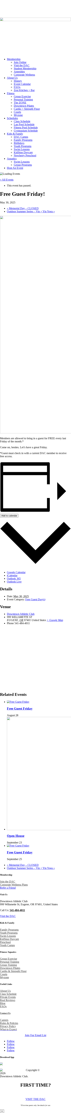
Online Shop (19, 13)
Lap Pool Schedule (24, 124)
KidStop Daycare (23, 152)
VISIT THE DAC (35, 1099)
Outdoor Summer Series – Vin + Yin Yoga (31, 211)
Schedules (12, 118)
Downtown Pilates (24, 105)
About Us (12, 77)
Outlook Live (14, 581)
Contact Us (24, 10)
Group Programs (23, 164)
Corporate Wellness (24, 74)
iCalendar (12, 575)
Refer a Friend (8, 887)
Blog (13, 10)
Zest (57, 10)
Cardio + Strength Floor (27, 108)
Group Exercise (22, 96)
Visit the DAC (21, 65)
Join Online (20, 62)
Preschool (5, 942)
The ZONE (20, 102)
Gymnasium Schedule (26, 130)
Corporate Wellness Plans (14, 884)
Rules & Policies (9, 1023)
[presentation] (18, 701)
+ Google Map (55, 620)
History (18, 80)
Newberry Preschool (25, 155)
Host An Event (15, 167)
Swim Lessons (22, 149)
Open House (15, 836)
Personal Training (23, 99)
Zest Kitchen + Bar (24, 90)
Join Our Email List (35, 1035)
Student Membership (25, 68)
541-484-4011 (40, 4)
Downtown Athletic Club (20, 613)
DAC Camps (21, 136)
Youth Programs (22, 146)
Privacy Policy (8, 1026)
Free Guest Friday (20, 708)
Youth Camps (7, 945)
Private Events (8, 997)
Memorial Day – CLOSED (23, 208)
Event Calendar (22, 84)
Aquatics (12, 158)
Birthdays (19, 143)
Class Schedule (22, 121)
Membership (14, 59)
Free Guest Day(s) (35, 599)
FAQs (17, 87)
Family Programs (23, 139)
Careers (4, 1020)
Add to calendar (9, 515)
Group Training (8, 964)
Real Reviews (7, 1000)
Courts (17, 112)
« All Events (6, 179)
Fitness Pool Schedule (26, 127)
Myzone (18, 115)
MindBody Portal (42, 10)
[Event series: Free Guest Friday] (20, 715)
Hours (4, 10)
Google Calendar (16, 572)
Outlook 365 (14, 578)
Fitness (10, 93)
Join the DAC (7, 881)
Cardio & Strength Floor (13, 971)
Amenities (19, 71)
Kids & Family (15, 133)
